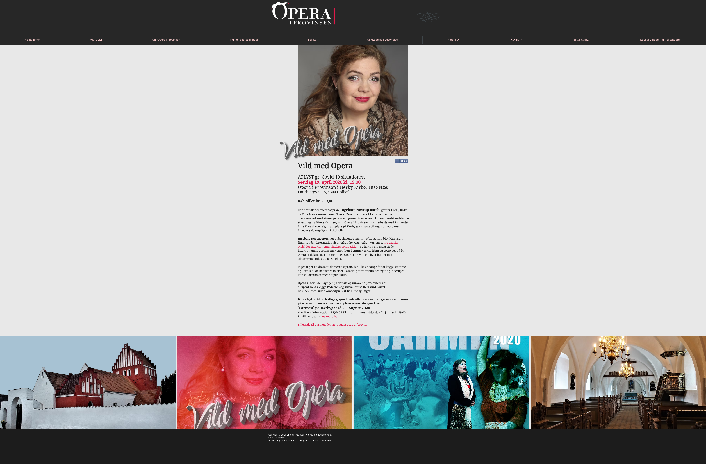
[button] (96, 40)
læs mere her (329, 316)
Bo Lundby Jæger (358, 291)
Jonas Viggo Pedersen (325, 287)
